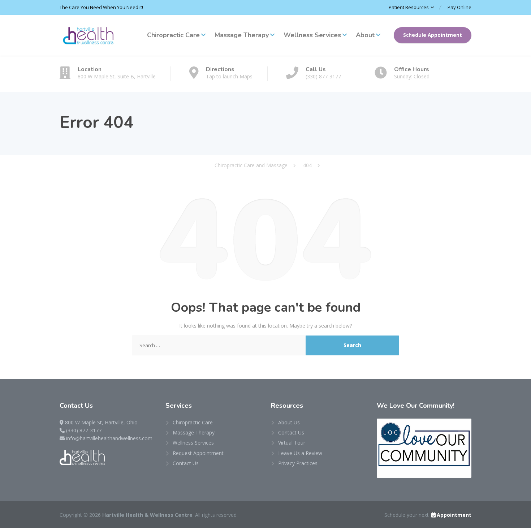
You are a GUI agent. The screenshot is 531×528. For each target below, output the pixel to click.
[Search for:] (219, 345)
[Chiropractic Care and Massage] (88, 35)
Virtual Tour (291, 442)
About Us (289, 422)
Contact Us (186, 463)
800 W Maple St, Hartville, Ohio (101, 422)
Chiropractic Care (173, 35)
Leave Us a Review (300, 453)
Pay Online (459, 7)
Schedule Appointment (432, 35)
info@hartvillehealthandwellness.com (109, 438)
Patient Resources (409, 7)
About (365, 35)
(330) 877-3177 (84, 430)
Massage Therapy (242, 35)
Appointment (454, 514)
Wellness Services (312, 35)
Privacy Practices (298, 463)
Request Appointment (198, 453)
